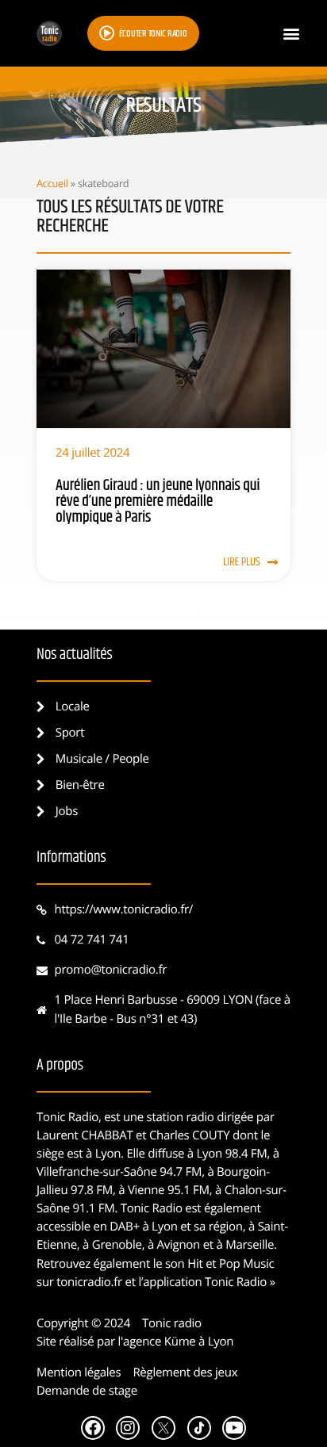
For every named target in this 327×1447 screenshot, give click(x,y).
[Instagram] (128, 1428)
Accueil (52, 183)
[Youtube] (234, 1428)
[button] (291, 34)
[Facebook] (93, 1428)
